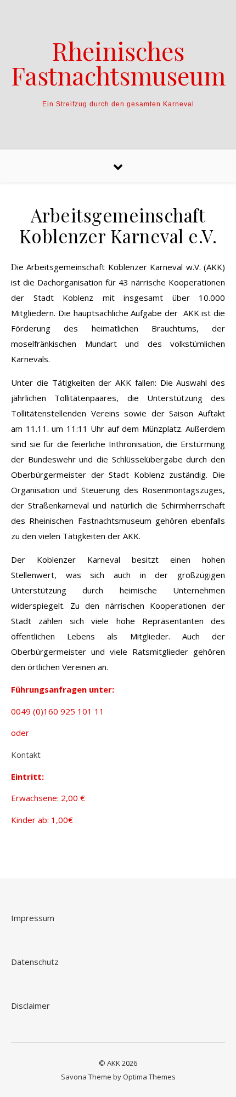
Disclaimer (30, 1005)
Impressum (32, 917)
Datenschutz (35, 961)
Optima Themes (149, 1077)
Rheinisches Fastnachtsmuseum (118, 63)
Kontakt (26, 754)
